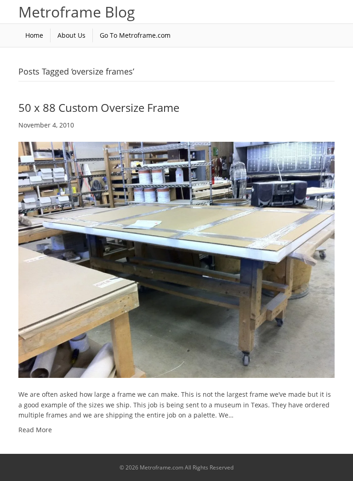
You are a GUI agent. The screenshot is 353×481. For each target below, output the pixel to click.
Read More (35, 429)
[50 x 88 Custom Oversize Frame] (176, 259)
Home (34, 35)
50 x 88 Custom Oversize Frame (98, 107)
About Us (71, 35)
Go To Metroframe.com (135, 35)
